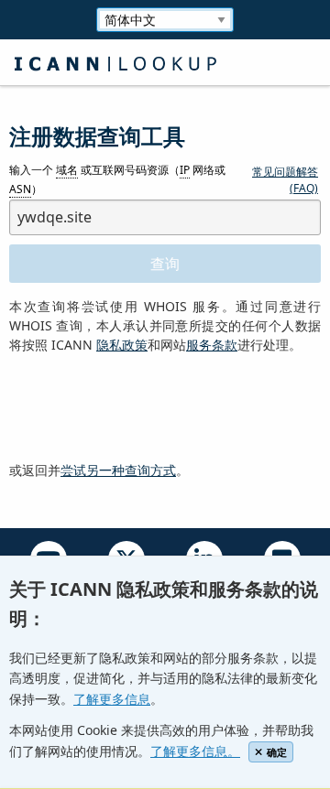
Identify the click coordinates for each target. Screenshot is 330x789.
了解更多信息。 (195, 751)
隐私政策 (122, 344)
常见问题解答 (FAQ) (285, 180)
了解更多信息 (111, 699)
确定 (277, 752)
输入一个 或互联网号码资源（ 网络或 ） (117, 180)
